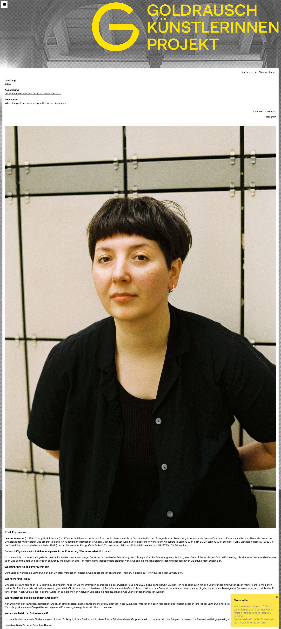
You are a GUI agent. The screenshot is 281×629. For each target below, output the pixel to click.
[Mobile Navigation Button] (4, 4)
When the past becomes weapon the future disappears (35, 103)
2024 (8, 84)
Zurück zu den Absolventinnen (259, 72)
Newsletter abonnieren (253, 622)
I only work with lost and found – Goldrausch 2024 (33, 93)
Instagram (270, 116)
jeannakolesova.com (264, 111)
